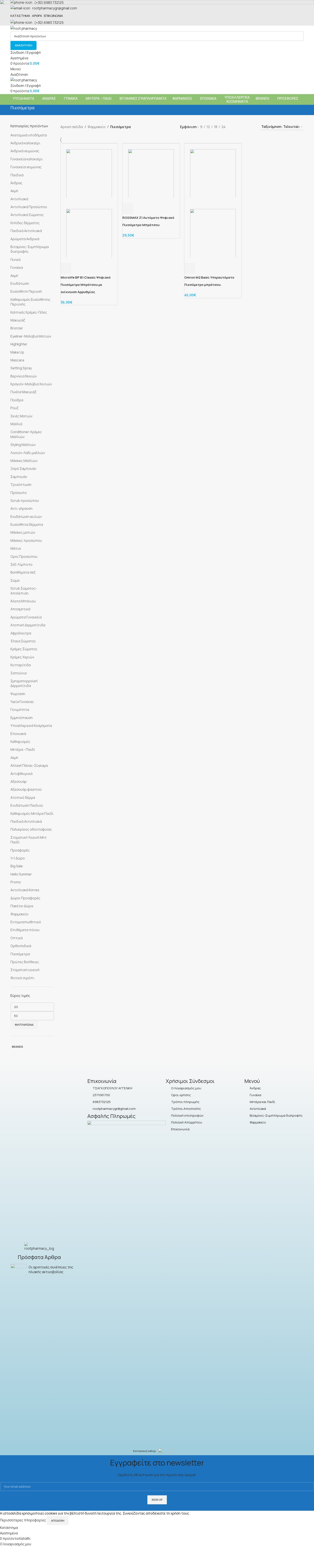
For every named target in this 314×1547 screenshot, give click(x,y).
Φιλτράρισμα (24, 1025)
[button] (66, 268)
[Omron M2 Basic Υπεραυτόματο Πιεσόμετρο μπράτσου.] (213, 173)
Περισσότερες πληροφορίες (23, 1520)
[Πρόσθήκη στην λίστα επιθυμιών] (88, 268)
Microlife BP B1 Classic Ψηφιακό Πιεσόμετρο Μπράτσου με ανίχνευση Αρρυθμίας (86, 284)
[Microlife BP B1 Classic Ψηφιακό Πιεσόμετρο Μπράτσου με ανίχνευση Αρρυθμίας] (89, 173)
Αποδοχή (57, 1520)
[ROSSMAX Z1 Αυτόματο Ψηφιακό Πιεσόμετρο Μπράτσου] (151, 173)
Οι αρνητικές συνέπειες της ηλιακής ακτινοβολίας (51, 1269)
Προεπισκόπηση (77, 268)
